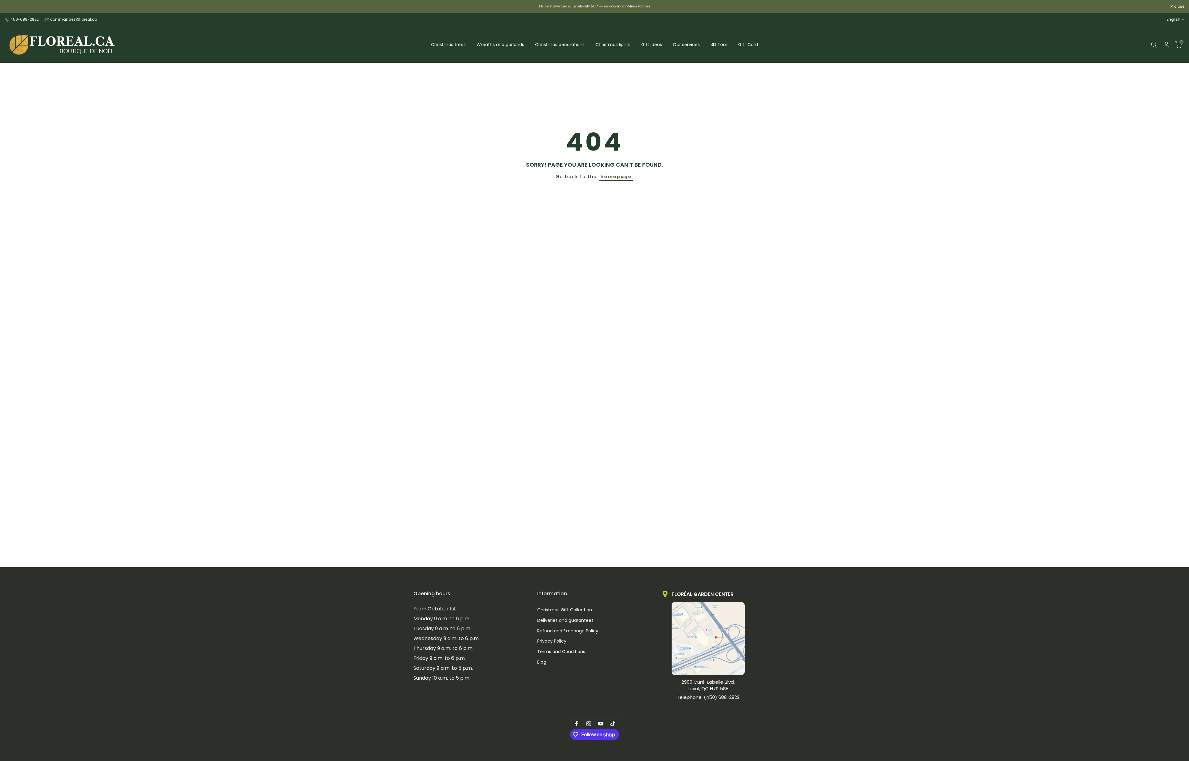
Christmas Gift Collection (564, 610)
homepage (616, 176)
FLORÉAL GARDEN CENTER (703, 594)
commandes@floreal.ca (73, 19)
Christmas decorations (560, 44)
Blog (541, 662)
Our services (686, 44)
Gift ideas (651, 44)
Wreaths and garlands (500, 44)
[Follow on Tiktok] (613, 723)
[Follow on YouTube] (600, 723)
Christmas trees (448, 44)
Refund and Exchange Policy (567, 631)
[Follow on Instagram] (588, 723)
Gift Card (748, 44)
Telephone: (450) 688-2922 (708, 697)
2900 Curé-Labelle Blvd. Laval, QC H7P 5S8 (708, 685)
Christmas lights (612, 44)
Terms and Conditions (561, 652)
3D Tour (719, 44)
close (13, 6)
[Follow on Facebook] (576, 723)
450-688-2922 (25, 19)
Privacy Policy (551, 641)
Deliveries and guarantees (565, 620)
